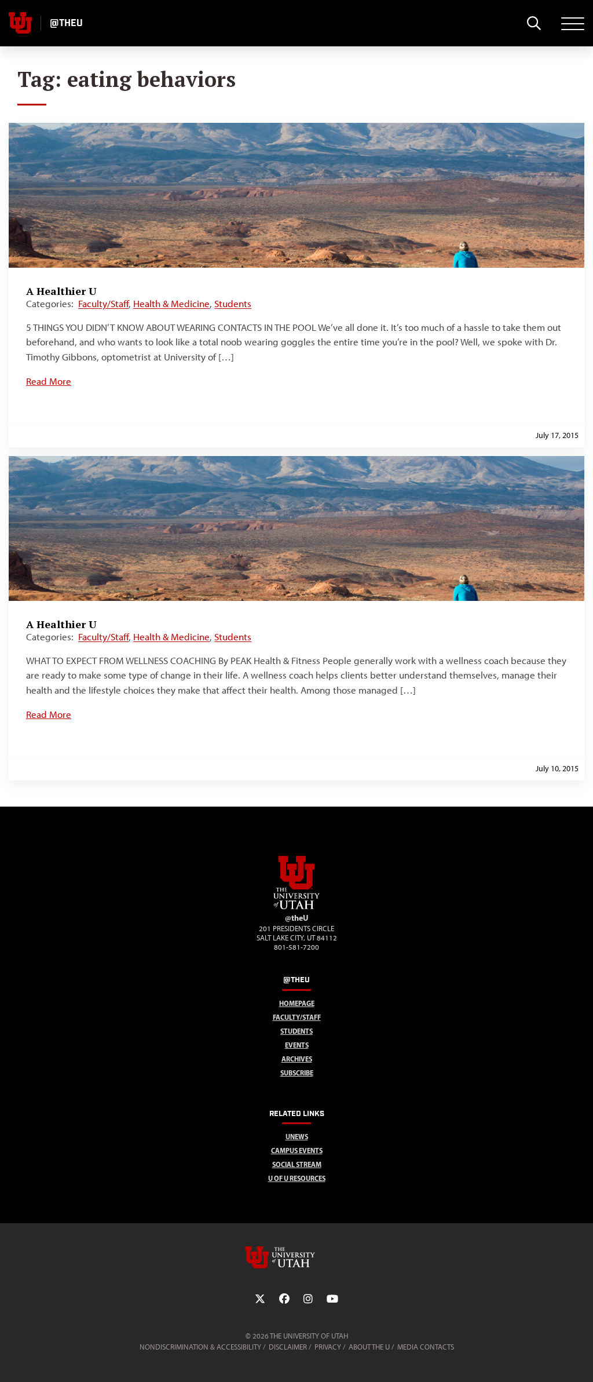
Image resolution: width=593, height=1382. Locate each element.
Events (297, 1045)
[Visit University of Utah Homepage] (20, 23)
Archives (296, 1059)
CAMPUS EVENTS (297, 1150)
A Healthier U (61, 291)
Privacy (327, 1347)
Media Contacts (425, 1347)
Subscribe (296, 1073)
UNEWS (296, 1136)
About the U (369, 1347)
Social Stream (296, 1164)
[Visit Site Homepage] (296, 907)
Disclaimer (288, 1347)
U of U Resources (296, 1178)
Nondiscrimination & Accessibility (200, 1347)
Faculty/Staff (103, 303)
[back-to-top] (579, 1359)
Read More (48, 381)
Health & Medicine (171, 303)
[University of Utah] (296, 1257)
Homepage (296, 1003)
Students (232, 303)
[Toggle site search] (533, 23)
